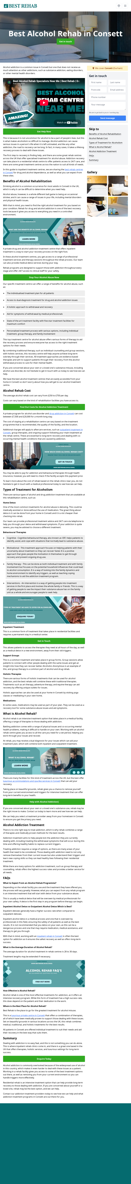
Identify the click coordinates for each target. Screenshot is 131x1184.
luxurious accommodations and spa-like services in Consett (31, 781)
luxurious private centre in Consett (28, 1015)
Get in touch (65, 41)
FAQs (91, 155)
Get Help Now (44, 131)
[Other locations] (119, 5)
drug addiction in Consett (61, 413)
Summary (93, 160)
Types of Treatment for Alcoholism (105, 142)
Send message (107, 118)
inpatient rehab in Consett (49, 936)
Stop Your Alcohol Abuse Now (44, 277)
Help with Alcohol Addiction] (44, 801)
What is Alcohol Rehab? (100, 147)
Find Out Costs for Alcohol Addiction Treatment (44, 407)
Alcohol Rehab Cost (98, 138)
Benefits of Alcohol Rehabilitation (105, 134)
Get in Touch (44, 641)
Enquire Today (44, 1058)
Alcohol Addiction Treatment (103, 151)
